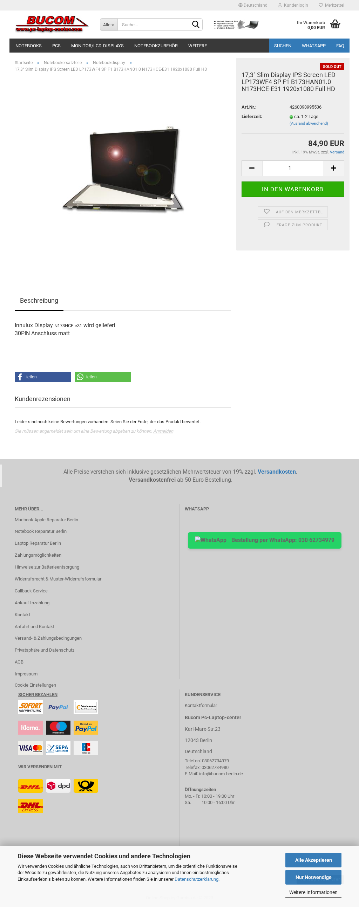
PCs (56, 45)
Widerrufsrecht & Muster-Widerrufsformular (58, 579)
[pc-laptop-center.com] (52, 25)
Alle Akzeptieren (313, 860)
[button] (43, 377)
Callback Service (31, 590)
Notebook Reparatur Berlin (41, 531)
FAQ (340, 45)
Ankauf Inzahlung (32, 602)
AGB (19, 662)
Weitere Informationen (313, 892)
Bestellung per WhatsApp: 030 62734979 (282, 540)
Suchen (282, 45)
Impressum (26, 673)
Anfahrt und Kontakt (34, 626)
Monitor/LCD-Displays (97, 45)
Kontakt (22, 614)
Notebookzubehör (156, 45)
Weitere (197, 45)
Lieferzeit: (252, 116)
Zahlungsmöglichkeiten (38, 555)
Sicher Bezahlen (37, 694)
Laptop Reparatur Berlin (38, 543)
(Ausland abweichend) (309, 123)
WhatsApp (314, 45)
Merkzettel (333, 5)
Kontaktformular (201, 705)
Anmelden (163, 431)
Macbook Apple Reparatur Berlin (46, 519)
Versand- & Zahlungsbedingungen (48, 638)
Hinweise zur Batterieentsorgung (47, 567)
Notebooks (28, 45)
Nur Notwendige (314, 877)
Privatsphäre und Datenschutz (44, 650)
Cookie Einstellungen (35, 685)
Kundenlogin (295, 5)
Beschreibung (39, 300)
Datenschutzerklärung (196, 879)
